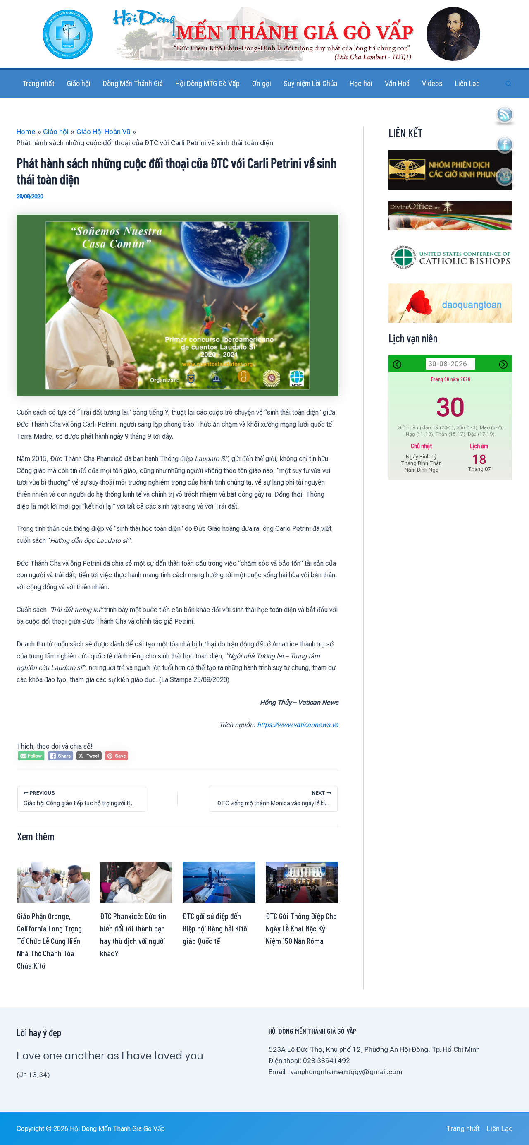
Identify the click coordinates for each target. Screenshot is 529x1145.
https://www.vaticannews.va (297, 725)
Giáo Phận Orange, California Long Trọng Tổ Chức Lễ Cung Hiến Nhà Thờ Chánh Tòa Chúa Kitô (49, 940)
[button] (508, 84)
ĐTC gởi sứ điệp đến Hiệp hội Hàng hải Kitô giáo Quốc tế (215, 928)
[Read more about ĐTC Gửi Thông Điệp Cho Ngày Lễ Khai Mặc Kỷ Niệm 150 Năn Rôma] (302, 881)
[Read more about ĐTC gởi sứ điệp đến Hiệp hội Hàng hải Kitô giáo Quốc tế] (219, 881)
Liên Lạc (499, 1128)
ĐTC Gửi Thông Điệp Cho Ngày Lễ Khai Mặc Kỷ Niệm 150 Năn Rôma (301, 928)
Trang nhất (463, 1128)
